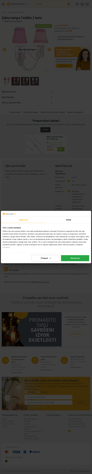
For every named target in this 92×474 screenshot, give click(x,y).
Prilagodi (44, 258)
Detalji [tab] (68, 220)
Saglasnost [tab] (23, 220)
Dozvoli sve (75, 258)
